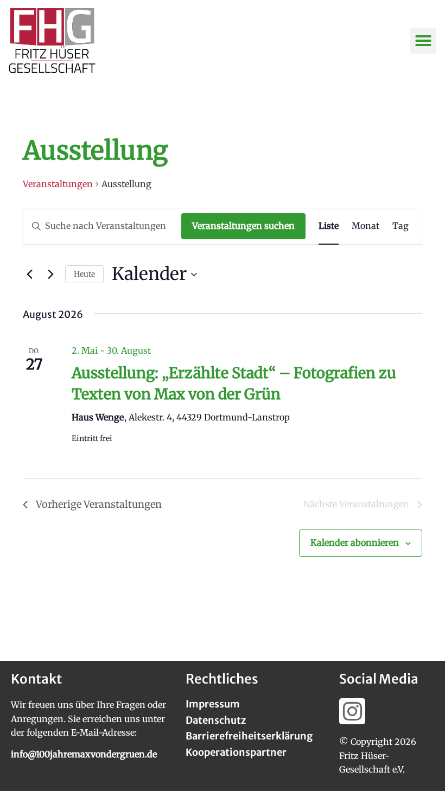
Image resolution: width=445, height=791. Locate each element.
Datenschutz (216, 720)
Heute (84, 274)
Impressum (213, 704)
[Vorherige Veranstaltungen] (29, 274)
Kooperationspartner (236, 752)
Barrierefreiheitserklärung (249, 736)
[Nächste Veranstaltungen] (50, 274)
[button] (423, 41)
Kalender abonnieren (354, 542)
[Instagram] (352, 711)
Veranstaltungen (58, 183)
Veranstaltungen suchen (243, 225)
